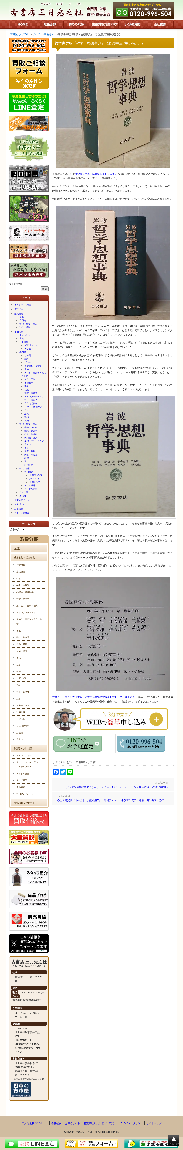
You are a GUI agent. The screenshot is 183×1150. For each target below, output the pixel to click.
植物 (26, 420)
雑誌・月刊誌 (23, 748)
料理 (26, 457)
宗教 (26, 386)
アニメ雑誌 (29, 485)
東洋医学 (28, 382)
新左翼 (27, 355)
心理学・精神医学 (33, 406)
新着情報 (18, 508)
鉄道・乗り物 (30, 434)
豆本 (26, 461)
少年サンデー (35, 481)
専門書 (22, 320)
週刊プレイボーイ (25, 793)
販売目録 (18, 313)
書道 (26, 447)
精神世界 (28, 464)
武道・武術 (21, 677)
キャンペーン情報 (23, 304)
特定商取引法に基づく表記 (99, 1123)
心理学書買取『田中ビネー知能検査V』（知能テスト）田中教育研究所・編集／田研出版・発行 (110, 800)
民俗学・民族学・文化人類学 (33, 374)
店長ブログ (19, 309)
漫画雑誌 (28, 471)
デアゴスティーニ (33, 344)
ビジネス (28, 362)
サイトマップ (153, 1123)
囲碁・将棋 (29, 451)
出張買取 (23, 495)
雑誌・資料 (24, 326)
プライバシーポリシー (130, 1123)
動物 (26, 416)
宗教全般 (20, 571)
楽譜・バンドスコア (34, 440)
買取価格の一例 (21, 499)
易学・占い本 (30, 427)
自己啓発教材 (30, 403)
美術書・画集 (30, 437)
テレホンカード (26, 334)
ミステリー (24, 492)
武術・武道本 (30, 430)
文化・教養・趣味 (28, 323)
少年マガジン (35, 478)
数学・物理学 (30, 399)
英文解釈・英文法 (33, 365)
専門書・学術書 (24, 558)
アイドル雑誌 (30, 488)
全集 (21, 316)
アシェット (29, 348)
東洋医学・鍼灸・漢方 (27, 605)
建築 (26, 413)
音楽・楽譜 (21, 650)
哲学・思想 (29, 379)
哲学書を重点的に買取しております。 (96, 173)
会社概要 (56, 1123)
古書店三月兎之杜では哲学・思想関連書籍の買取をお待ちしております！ (93, 697)
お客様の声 (19, 504)
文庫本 (27, 444)
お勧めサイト (72, 1123)
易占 (18, 664)
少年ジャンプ (35, 474)
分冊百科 (23, 341)
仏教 (26, 389)
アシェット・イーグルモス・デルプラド (28, 764)
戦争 (26, 358)
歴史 (26, 409)
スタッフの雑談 (21, 512)
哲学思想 (20, 564)
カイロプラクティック (35, 396)
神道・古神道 (30, 392)
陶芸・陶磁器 (30, 454)
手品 (26, 369)
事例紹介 (18, 331)
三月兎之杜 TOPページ (35, 1123)
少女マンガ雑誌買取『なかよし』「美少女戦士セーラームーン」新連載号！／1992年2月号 (117, 787)
